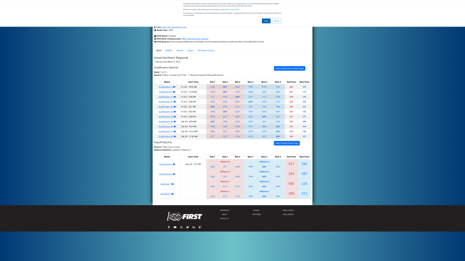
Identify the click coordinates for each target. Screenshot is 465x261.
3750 (225, 96)
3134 (237, 136)
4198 (264, 87)
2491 (225, 87)
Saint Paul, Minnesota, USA (174, 27)
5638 (237, 87)
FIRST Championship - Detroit (195, 38)
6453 (237, 101)
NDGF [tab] (158, 50)
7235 (264, 106)
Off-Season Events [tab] (206, 50)
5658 (225, 126)
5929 (237, 92)
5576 (237, 116)
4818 (225, 101)
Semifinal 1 (166, 184)
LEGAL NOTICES (288, 214)
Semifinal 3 (166, 194)
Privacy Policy (232, 9)
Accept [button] (266, 21)
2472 (225, 131)
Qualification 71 (166, 131)
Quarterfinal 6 (166, 174)
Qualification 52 (166, 116)
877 (212, 96)
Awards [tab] (179, 50)
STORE (256, 214)
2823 (278, 92)
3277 (278, 116)
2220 (237, 111)
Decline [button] (276, 21)
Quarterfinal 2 (166, 164)
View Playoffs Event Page (286, 143)
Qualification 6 (166, 87)
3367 (264, 92)
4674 (212, 101)
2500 (212, 87)
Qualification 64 (166, 126)
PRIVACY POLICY (288, 210)
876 (278, 101)
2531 (250, 96)
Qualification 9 (166, 92)
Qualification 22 (166, 96)
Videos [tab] (190, 50)
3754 (278, 121)
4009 (264, 131)
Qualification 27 (166, 101)
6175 (237, 186)
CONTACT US (224, 219)
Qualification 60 (166, 121)
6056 (264, 111)
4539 (237, 131)
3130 (225, 106)
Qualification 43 (166, 111)
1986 (250, 87)
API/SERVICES (224, 210)
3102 (278, 87)
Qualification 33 (166, 106)
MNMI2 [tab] (169, 50)
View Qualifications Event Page (289, 68)
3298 (278, 96)
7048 (278, 106)
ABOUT (224, 214)
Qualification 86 (166, 136)
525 (250, 106)
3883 (264, 126)
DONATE (256, 210)
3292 (237, 121)
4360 (250, 92)
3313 (225, 116)
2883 (212, 131)
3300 (250, 111)
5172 (264, 96)
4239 (212, 92)
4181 (278, 111)
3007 (264, 136)
